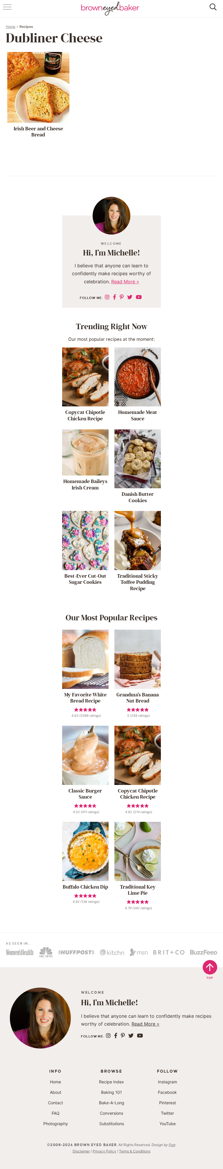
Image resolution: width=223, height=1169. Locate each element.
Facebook (167, 1092)
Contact (55, 1102)
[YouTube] (138, 297)
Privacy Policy (104, 1151)
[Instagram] (107, 297)
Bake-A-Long (111, 1102)
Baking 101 (111, 1092)
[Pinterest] (121, 297)
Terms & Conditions (134, 1151)
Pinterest (167, 1102)
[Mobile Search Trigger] (212, 10)
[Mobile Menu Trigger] (8, 10)
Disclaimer (81, 1151)
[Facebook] (114, 297)
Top (210, 977)
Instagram (167, 1081)
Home (10, 26)
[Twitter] (129, 297)
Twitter (167, 1113)
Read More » (125, 281)
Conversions (111, 1113)
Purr (172, 1145)
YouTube (167, 1123)
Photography (55, 1123)
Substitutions (111, 1123)
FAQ (56, 1113)
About (55, 1092)
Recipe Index (111, 1081)
